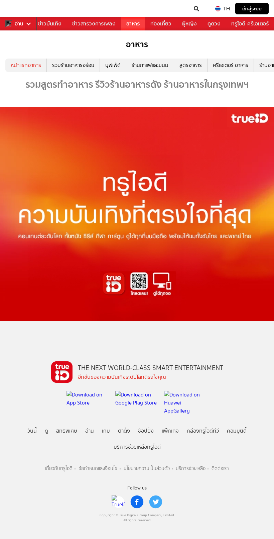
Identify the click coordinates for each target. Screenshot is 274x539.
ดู (46, 431)
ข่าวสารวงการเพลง (94, 23)
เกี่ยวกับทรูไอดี (59, 468)
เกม (106, 431)
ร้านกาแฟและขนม (150, 65)
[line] (118, 502)
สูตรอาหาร (190, 65)
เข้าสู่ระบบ (252, 8)
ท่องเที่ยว (160, 23)
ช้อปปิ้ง (146, 431)
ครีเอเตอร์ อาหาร (230, 65)
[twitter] (155, 502)
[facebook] (137, 502)
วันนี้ (32, 431)
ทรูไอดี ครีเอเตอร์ (250, 23)
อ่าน (19, 24)
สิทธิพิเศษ (66, 431)
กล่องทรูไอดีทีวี (203, 431)
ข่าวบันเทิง (49, 23)
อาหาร (133, 23)
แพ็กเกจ (170, 431)
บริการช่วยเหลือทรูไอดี (137, 447)
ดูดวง (214, 23)
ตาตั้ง (124, 431)
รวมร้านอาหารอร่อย (73, 65)
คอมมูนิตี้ (237, 431)
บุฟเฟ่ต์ (113, 65)
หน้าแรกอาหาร (26, 65)
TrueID (18, 9)
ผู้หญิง (189, 23)
